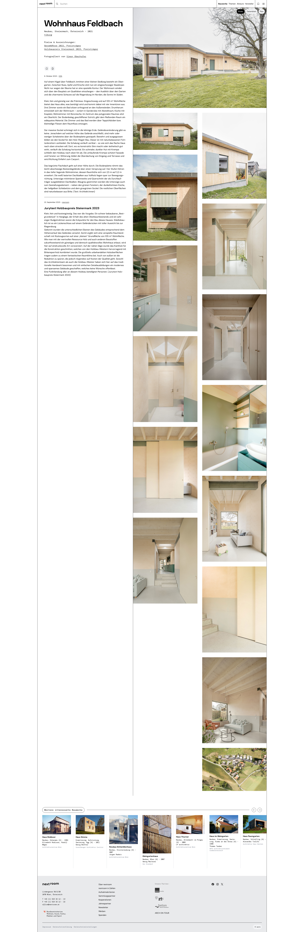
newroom (65, 202)
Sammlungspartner (107, 896)
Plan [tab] (262, 11)
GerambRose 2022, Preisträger (62, 45)
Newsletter (103, 907)
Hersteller (249, 4)
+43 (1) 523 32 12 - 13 (54, 899)
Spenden (102, 915)
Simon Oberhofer (76, 56)
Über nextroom (105, 884)
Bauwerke (222, 4)
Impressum (46, 927)
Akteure (240, 4)
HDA (60, 76)
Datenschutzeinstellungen (85, 927)
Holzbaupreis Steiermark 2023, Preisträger (71, 49)
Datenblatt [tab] (251, 11)
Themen (232, 4)
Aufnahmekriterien (107, 892)
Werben (102, 911)
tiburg (48, 34)
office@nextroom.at (50, 904)
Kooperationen (105, 899)
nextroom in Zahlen (107, 888)
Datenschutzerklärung (62, 927)
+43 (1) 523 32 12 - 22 (54, 902)
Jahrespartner (105, 903)
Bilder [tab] (240, 11)
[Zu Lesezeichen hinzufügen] (46, 68)
